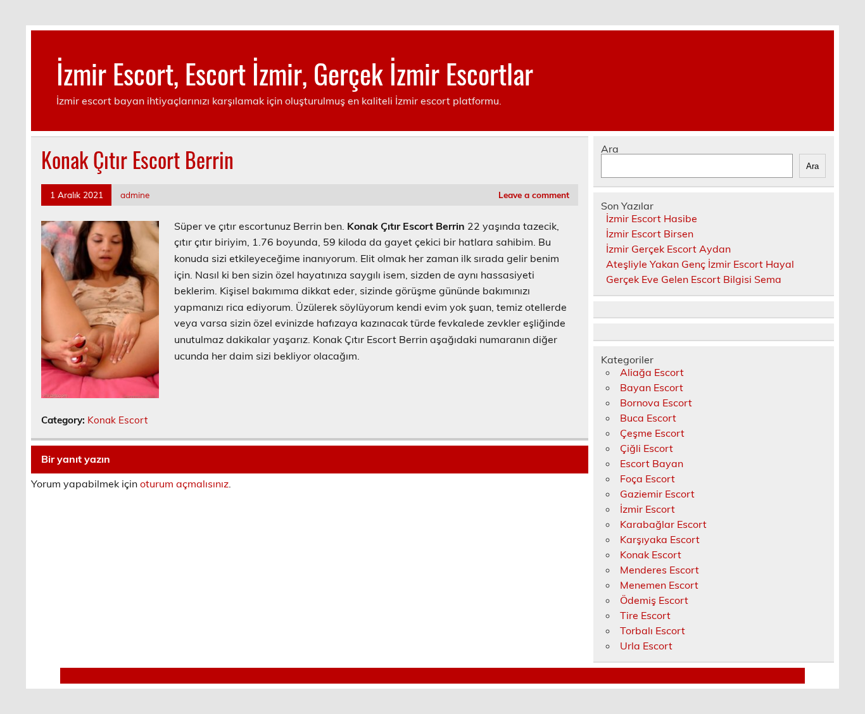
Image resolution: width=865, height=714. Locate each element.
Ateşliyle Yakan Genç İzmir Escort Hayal (700, 264)
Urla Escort (646, 645)
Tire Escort (645, 615)
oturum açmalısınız (184, 483)
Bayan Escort (651, 387)
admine (134, 194)
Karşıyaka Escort (660, 539)
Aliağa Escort (652, 372)
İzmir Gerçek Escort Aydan (668, 248)
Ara (610, 148)
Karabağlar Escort (663, 524)
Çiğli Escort (646, 448)
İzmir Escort (647, 509)
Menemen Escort (659, 585)
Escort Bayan (651, 463)
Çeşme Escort (652, 433)
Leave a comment (533, 194)
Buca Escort (648, 417)
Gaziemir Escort (657, 493)
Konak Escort (117, 420)
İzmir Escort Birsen (649, 233)
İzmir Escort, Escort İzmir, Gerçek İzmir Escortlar (294, 73)
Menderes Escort (659, 569)
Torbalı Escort (652, 630)
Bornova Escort (656, 402)
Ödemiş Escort (654, 600)
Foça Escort (647, 478)
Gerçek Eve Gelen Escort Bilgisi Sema (693, 279)
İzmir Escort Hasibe (651, 218)
